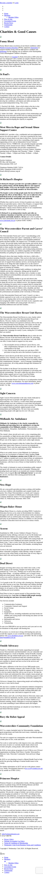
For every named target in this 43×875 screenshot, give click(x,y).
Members (7, 15)
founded (15, 57)
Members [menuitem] (7, 860)
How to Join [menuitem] (8, 865)
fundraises (3, 51)
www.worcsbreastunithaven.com (22, 383)
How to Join (8, 19)
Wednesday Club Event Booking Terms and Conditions (22, 845)
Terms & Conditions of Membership (16, 843)
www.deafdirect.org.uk (15, 636)
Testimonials (8, 25)
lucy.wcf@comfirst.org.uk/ (34, 768)
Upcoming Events (10, 21)
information (34, 48)
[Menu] (1, 852)
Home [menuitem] (6, 857)
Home (6, 13)
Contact (6, 27)
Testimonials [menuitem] (8, 870)
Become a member (6, 3)
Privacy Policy (9, 839)
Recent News (8, 23)
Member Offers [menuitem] (13, 863)
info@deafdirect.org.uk (7, 637)
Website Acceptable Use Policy (14, 841)
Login (16, 3)
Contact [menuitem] (6, 872)
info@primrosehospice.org (10, 834)
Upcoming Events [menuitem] (10, 867)
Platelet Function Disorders (9, 48)
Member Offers (13, 17)
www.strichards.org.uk (7, 220)
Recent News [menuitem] (8, 868)
